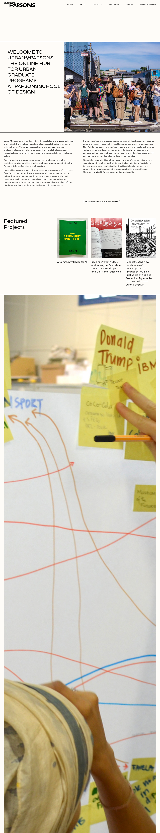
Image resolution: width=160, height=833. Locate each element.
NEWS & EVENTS (148, 4)
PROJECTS (114, 4)
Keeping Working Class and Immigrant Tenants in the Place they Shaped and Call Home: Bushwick (106, 266)
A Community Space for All (72, 262)
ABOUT (83, 4)
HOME (70, 4)
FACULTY (98, 4)
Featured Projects (15, 224)
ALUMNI (129, 4)
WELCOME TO (35, 72)
